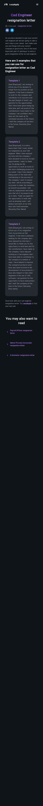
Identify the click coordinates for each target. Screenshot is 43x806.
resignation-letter (25, 26)
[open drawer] (37, 4)
